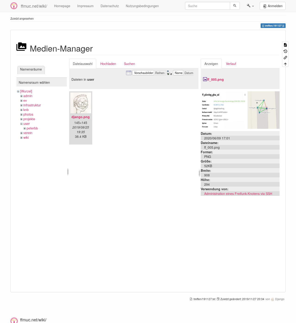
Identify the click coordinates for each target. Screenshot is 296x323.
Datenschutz (110, 5)
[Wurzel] (26, 91)
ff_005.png (215, 79)
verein (27, 132)
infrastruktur (32, 105)
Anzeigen (211, 63)
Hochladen (108, 63)
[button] (250, 6)
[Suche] (235, 6)
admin (27, 95)
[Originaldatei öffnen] (240, 109)
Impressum (85, 5)
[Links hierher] (285, 57)
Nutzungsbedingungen (142, 5)
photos (28, 114)
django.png (80, 116)
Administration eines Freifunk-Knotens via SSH (238, 193)
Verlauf (231, 63)
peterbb (32, 128)
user (26, 123)
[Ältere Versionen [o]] (285, 51)
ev (25, 100)
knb (26, 109)
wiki (26, 137)
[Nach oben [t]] (285, 63)
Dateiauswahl (82, 63)
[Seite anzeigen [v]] (285, 44)
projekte (29, 119)
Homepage (62, 5)
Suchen (129, 63)
